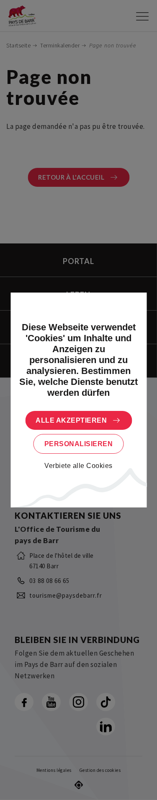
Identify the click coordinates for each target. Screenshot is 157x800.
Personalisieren (78, 443)
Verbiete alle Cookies (78, 465)
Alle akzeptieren (71, 420)
